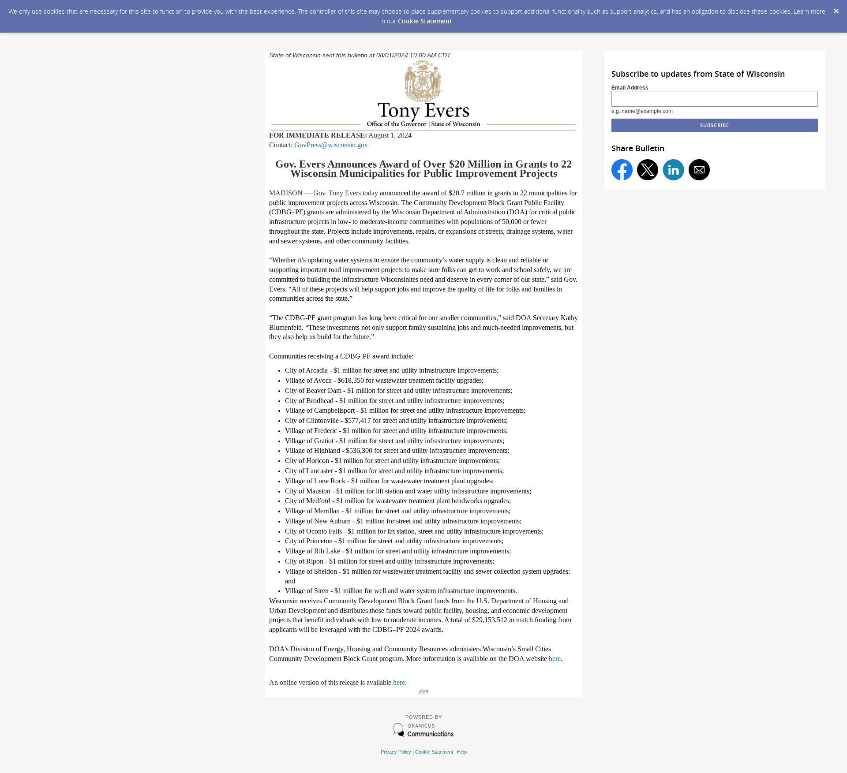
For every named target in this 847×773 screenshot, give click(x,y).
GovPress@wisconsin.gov (331, 145)
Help (462, 751)
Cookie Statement (425, 21)
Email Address (629, 88)
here (399, 682)
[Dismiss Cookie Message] (836, 8)
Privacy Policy (396, 751)
